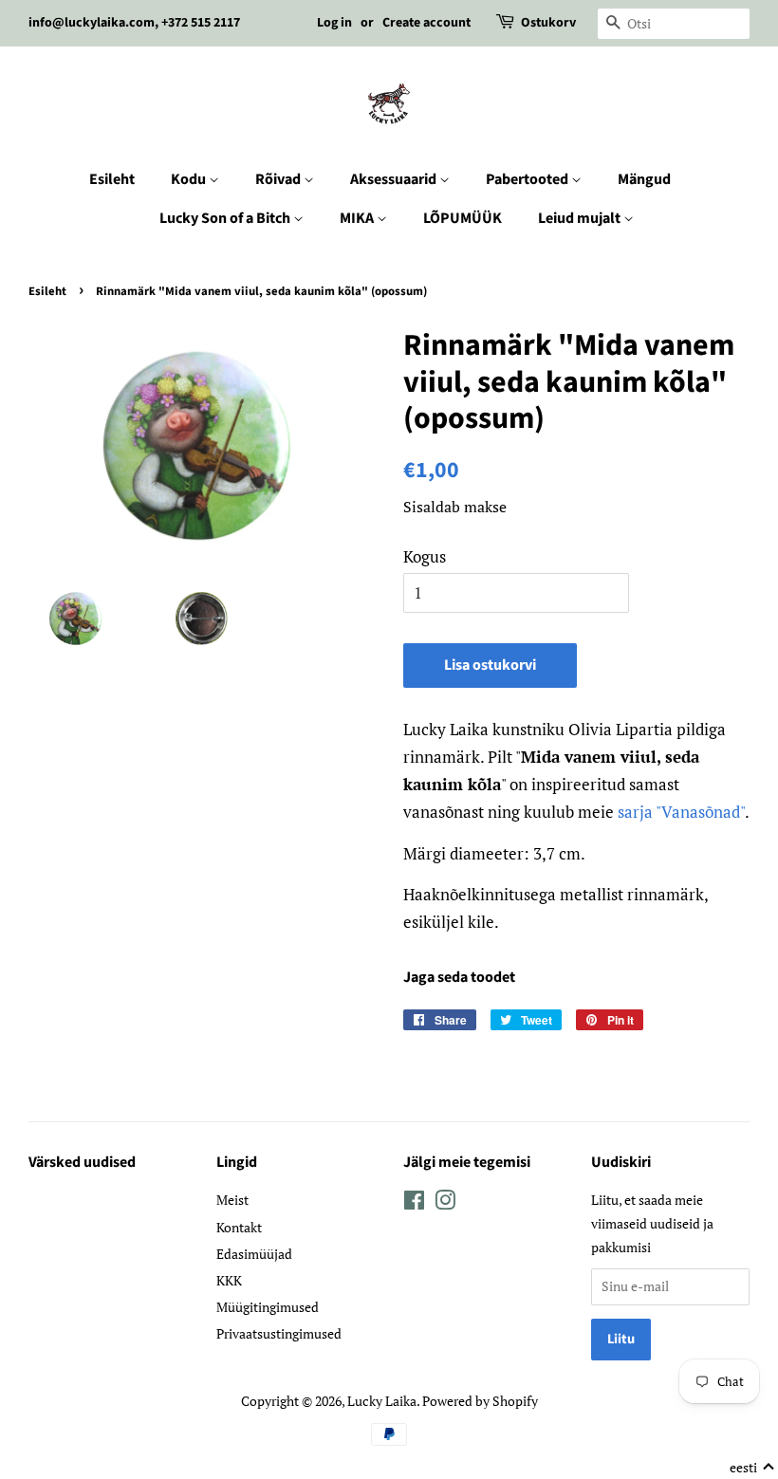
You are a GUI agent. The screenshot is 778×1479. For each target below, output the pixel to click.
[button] (752, 1467)
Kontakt (239, 1227)
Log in (334, 22)
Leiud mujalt (580, 218)
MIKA (358, 218)
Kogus (424, 556)
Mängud (644, 179)
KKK (229, 1280)
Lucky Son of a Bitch (226, 218)
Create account (426, 22)
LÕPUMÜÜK (462, 218)
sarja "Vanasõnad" (679, 812)
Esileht (112, 179)
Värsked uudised (82, 1162)
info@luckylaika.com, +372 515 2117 (134, 22)
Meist (232, 1200)
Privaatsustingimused (279, 1333)
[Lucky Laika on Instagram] (445, 1203)
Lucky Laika (382, 1401)
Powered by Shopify (480, 1401)
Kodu (190, 179)
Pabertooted (528, 179)
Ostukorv (548, 22)
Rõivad (279, 179)
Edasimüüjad (254, 1254)
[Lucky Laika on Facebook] (414, 1203)
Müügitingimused (267, 1307)
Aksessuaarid (394, 179)
